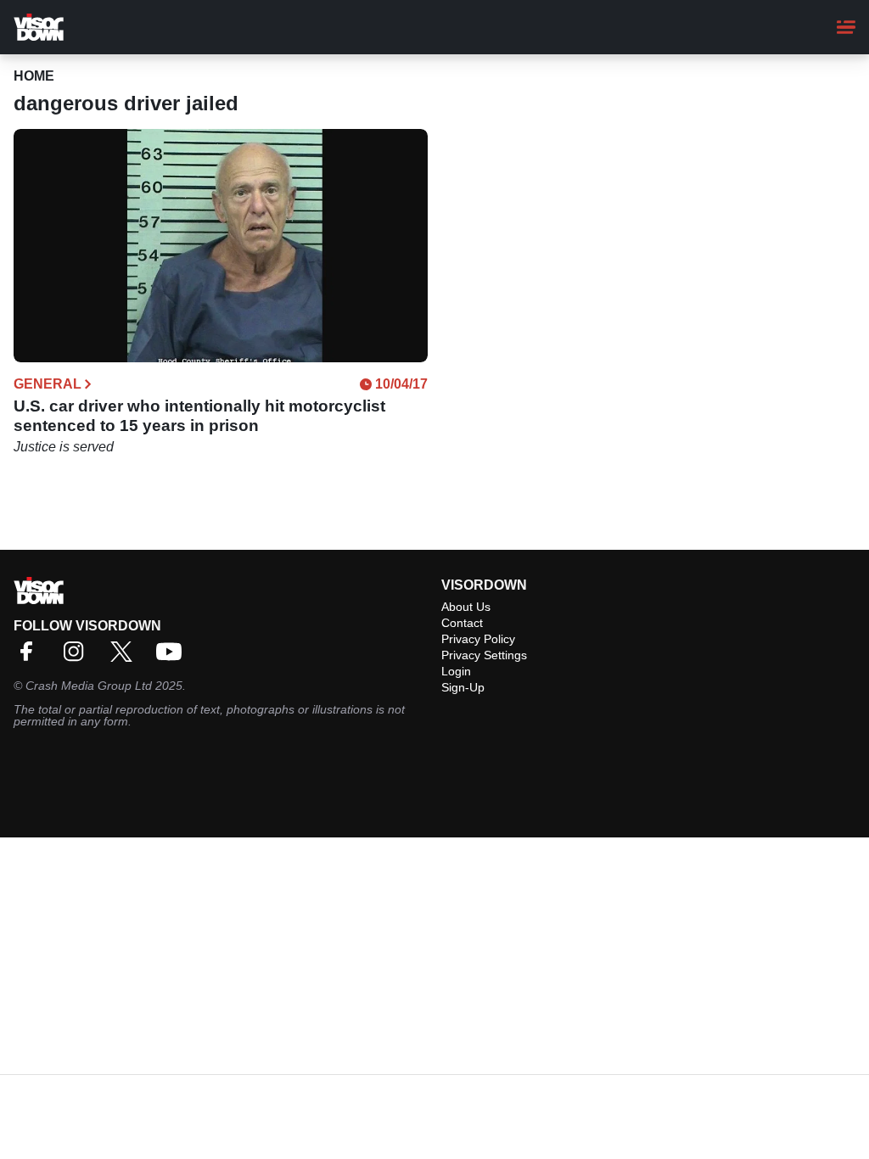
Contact (462, 623)
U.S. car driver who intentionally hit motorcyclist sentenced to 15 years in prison (199, 415)
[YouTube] (173, 657)
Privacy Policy (478, 639)
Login (456, 671)
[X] (126, 657)
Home (34, 76)
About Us (466, 607)
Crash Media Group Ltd (88, 685)
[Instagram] (78, 657)
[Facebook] (31, 657)
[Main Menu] (846, 27)
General (47, 384)
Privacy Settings (484, 655)
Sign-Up (463, 687)
